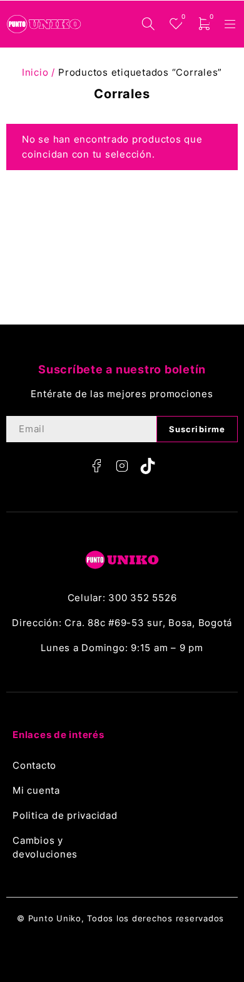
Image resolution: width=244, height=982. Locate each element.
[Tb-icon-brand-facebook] (96, 466)
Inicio (35, 72)
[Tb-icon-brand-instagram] (122, 466)
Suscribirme (197, 429)
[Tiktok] (148, 466)
